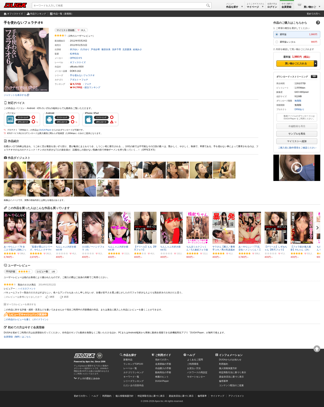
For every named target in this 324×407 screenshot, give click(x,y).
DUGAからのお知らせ (230, 359)
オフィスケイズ (15, 13)
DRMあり (299, 109)
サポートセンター (196, 376)
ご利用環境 (192, 364)
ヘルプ (191, 354)
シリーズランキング (133, 381)
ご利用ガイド (163, 354)
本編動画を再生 (296, 126)
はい (47, 297)
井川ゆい (74, 49)
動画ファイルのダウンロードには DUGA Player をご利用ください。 (299, 117)
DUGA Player (45, 130)
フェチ (84, 79)
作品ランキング (38, 13)
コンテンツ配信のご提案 (231, 385)
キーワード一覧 (131, 376)
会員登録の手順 (163, 364)
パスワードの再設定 (197, 372)
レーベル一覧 (130, 368)
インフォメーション (231, 354)
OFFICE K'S (76, 58)
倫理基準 (223, 381)
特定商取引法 (232, 372)
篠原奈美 (105, 49)
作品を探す (129, 354)
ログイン (272, 6)
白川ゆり (84, 49)
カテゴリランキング (133, 372)
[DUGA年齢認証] (84, 355)
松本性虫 (74, 53)
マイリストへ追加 (297, 141)
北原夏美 (126, 49)
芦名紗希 (95, 49)
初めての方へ (313, 13)
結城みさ (137, 49)
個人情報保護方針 (228, 368)
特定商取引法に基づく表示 (151, 396)
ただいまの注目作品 (133, 385)
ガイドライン (40, 319)
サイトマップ (217, 396)
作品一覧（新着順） (63, 13)
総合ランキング (92, 87)
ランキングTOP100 (133, 364)
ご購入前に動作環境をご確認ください (297, 147)
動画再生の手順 (163, 372)
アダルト (74, 79)
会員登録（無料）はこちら (17, 336)
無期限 (298, 100)
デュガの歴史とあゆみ (88, 378)
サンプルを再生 (296, 133)
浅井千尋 (116, 49)
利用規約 (223, 364)
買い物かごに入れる (296, 63)
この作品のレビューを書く (17, 319)
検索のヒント (162, 376)
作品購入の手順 (163, 368)
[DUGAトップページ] (15, 5)
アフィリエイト (236, 396)
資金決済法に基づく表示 (181, 396)
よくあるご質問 (195, 359)
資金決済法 (231, 376)
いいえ (61, 297)
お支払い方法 (194, 368)
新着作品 (127, 359)
